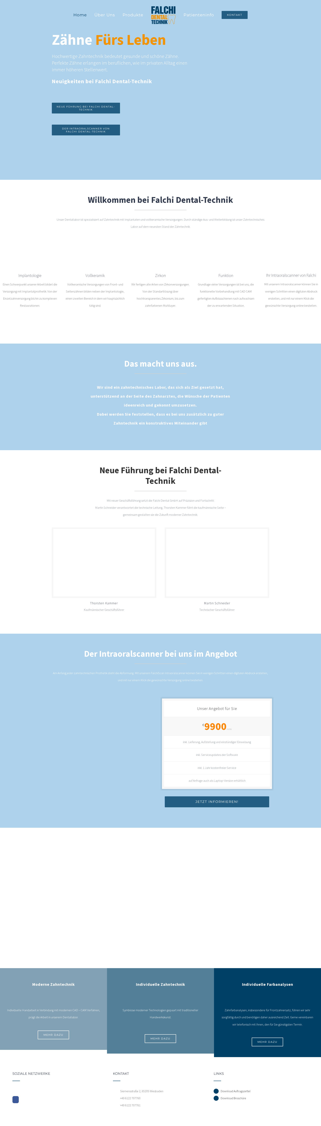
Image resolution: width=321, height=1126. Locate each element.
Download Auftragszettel (236, 1091)
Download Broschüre (233, 1098)
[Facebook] (15, 1099)
